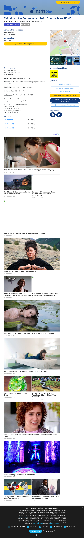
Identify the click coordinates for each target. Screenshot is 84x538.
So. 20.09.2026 (9, 120)
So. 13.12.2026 (9, 128)
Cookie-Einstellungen (38, 523)
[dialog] (42, 522)
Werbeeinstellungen (35, 522)
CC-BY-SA (77, 54)
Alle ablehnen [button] (49, 531)
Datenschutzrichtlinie (54, 523)
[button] (42, 535)
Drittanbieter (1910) (22, 517)
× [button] (82, 507)
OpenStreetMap (64, 54)
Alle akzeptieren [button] (35, 531)
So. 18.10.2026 (9, 124)
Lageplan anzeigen (65, 91)
